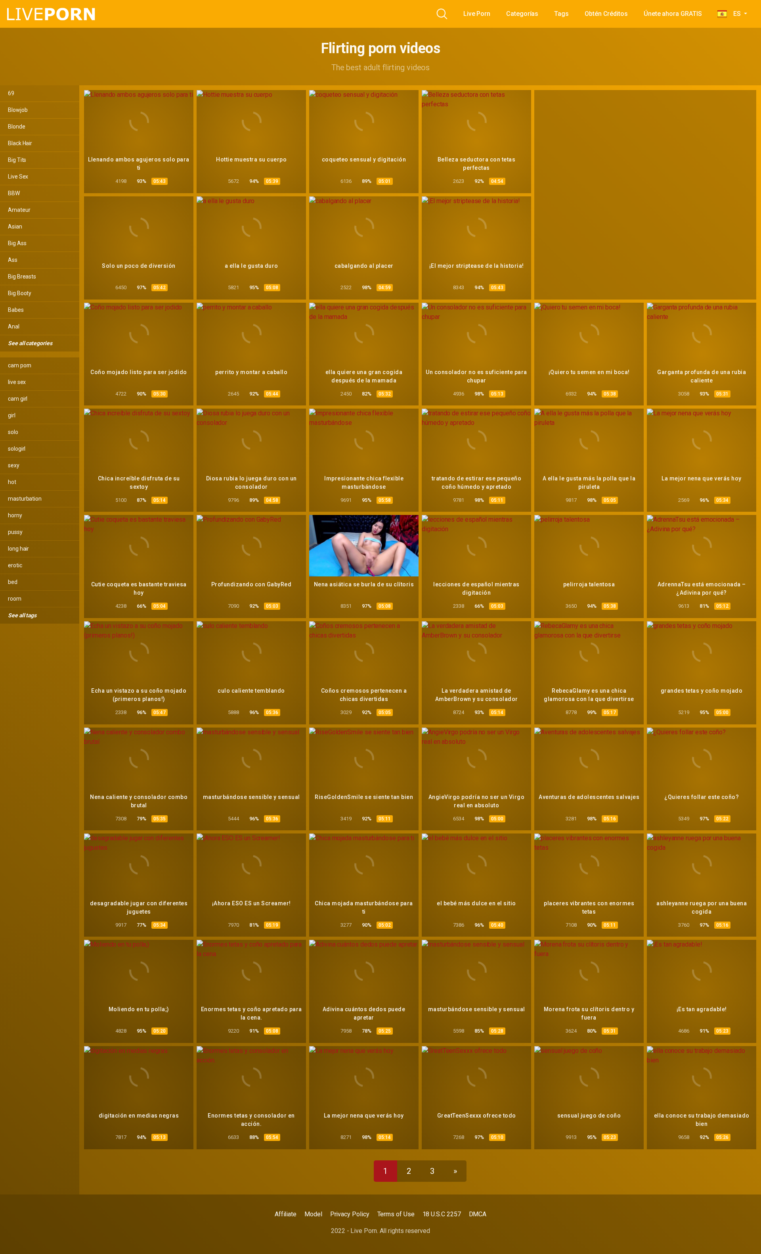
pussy (15, 532)
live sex (17, 382)
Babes (16, 310)
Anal (13, 326)
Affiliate (285, 1214)
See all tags (23, 615)
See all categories (30, 343)
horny (15, 515)
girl (11, 415)
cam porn (19, 365)
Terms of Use (396, 1214)
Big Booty (19, 293)
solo (13, 432)
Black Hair (20, 143)
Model (313, 1214)
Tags (561, 13)
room (14, 598)
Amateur (19, 210)
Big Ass (17, 243)
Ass (12, 260)
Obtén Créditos (606, 13)
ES (734, 13)
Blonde (16, 126)
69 (11, 93)
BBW (14, 193)
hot (12, 482)
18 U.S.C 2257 (442, 1214)
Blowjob (17, 110)
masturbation (25, 498)
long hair (18, 548)
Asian (15, 226)
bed (12, 582)
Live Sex (18, 176)
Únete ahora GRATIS (673, 13)
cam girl (17, 399)
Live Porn (476, 13)
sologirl (16, 449)
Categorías (522, 13)
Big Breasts (22, 276)
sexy (13, 465)
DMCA (478, 1214)
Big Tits (17, 160)
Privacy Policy (349, 1214)
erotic (15, 565)
